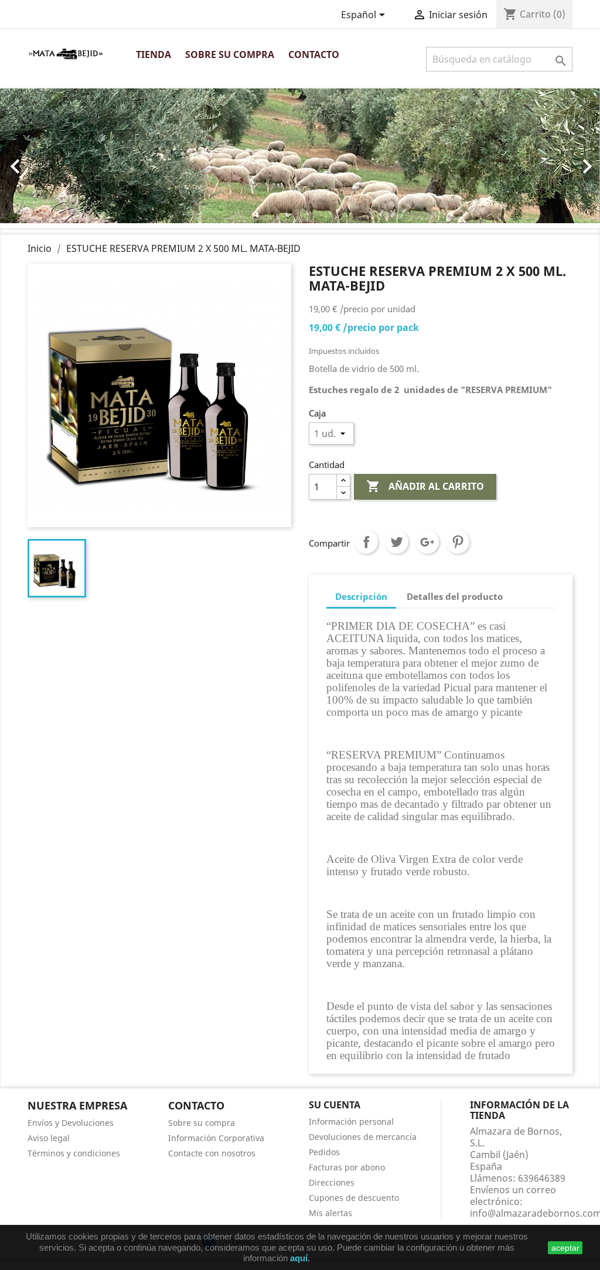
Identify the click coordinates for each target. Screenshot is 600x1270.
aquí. (300, 1258)
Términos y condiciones (74, 1153)
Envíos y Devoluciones (71, 1122)
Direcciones (331, 1182)
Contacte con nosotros (211, 1153)
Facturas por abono (347, 1167)
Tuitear (396, 542)
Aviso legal (49, 1137)
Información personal (351, 1121)
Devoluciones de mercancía (363, 1136)
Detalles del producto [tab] (455, 596)
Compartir (366, 542)
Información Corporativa (216, 1137)
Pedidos (324, 1152)
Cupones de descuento (354, 1197)
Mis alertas (330, 1212)
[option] (300, 155)
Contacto (313, 54)
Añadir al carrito (425, 486)
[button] (45, 160)
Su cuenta (334, 1104)
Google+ (427, 542)
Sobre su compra (229, 54)
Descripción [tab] (361, 596)
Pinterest (457, 542)
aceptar (565, 1247)
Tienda (153, 54)
